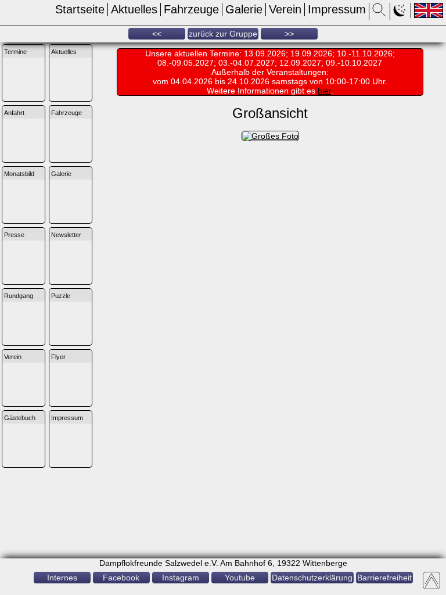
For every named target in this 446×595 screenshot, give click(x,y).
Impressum (337, 9)
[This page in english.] (428, 10)
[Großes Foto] (270, 136)
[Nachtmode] (400, 13)
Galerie (243, 9)
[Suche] (379, 13)
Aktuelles (134, 9)
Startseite (80, 9)
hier (324, 90)
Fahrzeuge (191, 9)
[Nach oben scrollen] (431, 580)
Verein (285, 9)
